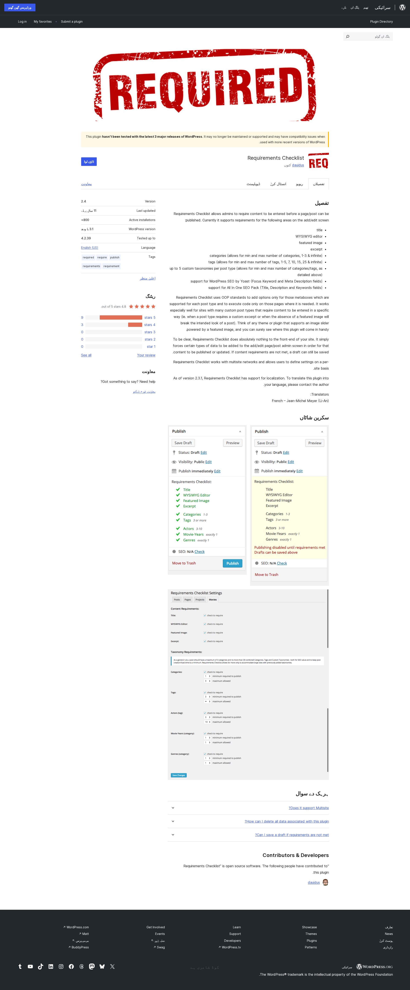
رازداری (388, 947)
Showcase (309, 927)
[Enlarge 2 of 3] (241, 431)
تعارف (389, 927)
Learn (237, 927)
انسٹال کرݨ (278, 184)
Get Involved (155, 927)
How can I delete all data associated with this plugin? (287, 821)
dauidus (298, 165)
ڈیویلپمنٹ (253, 184)
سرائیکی (347, 967)
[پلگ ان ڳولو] (347, 36)
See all (86, 355)
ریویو (299, 184)
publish (114, 257)
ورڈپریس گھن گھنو (19, 7)
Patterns (311, 947)
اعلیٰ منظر (147, 278)
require (102, 257)
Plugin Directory (381, 21)
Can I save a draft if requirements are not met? (292, 835)
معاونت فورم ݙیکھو (144, 391)
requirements (91, 266)
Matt (84, 934)
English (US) (89, 247)
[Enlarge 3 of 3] (323, 595)
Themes (311, 934)
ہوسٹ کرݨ (386, 940)
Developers (232, 940)
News (389, 934)
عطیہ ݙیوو (158, 940)
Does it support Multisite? (309, 808)
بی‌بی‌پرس (80, 940)
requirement (111, 266)
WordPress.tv (229, 947)
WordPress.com (76, 927)
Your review (146, 355)
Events (160, 934)
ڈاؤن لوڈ (89, 161)
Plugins (312, 940)
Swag (159, 947)
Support (235, 934)
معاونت (86, 184)
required (88, 257)
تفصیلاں (318, 184)
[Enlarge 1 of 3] (323, 431)
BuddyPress (78, 947)
